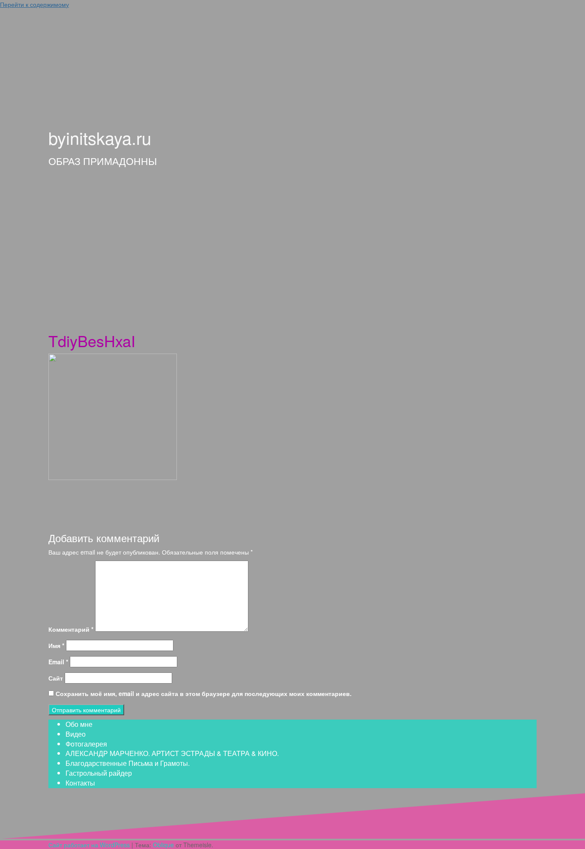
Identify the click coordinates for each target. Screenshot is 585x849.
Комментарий (70, 629)
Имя (56, 645)
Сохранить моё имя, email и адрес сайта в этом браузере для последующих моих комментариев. (204, 693)
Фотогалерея (86, 744)
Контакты (80, 783)
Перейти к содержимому (34, 4)
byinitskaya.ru (99, 137)
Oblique (163, 844)
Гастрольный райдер (99, 773)
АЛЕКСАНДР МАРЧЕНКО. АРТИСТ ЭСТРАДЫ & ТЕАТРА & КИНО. (172, 753)
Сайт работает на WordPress (89, 844)
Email (58, 661)
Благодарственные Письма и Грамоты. (128, 763)
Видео (76, 734)
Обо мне (79, 724)
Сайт (55, 678)
